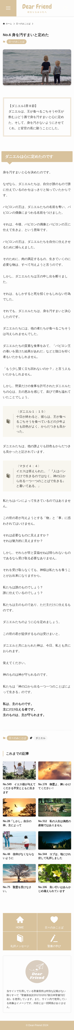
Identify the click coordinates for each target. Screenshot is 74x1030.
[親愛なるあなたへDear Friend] (37, 8)
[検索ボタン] (66, 8)
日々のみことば (16, 41)
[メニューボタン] (8, 8)
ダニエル (40, 738)
